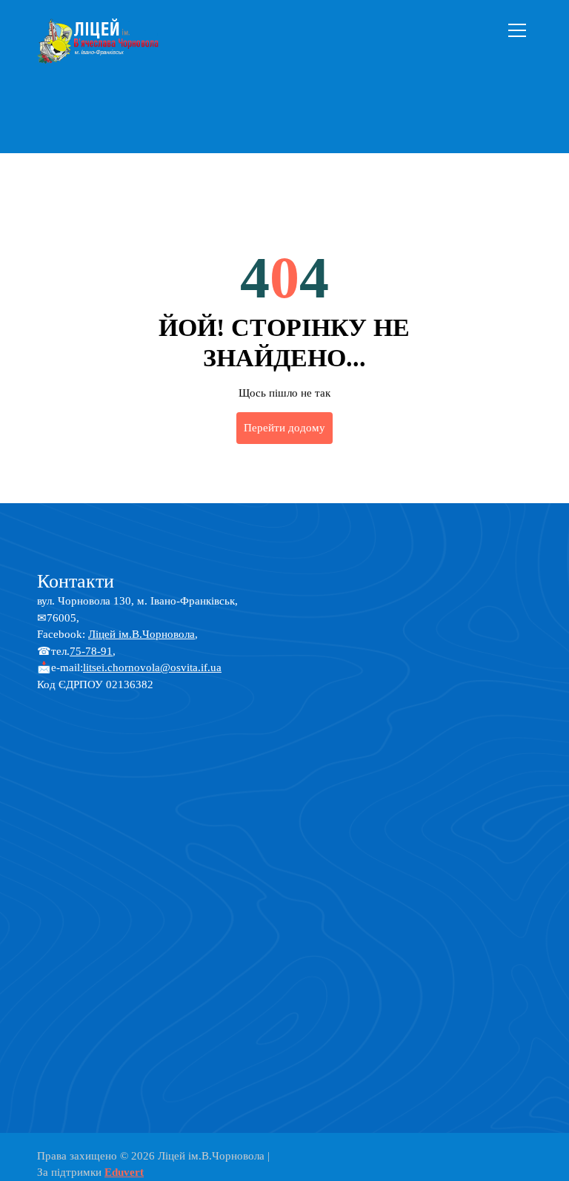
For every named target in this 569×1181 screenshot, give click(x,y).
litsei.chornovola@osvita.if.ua (152, 667)
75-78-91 (91, 651)
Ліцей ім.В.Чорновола (141, 634)
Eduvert (124, 1172)
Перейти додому (284, 428)
